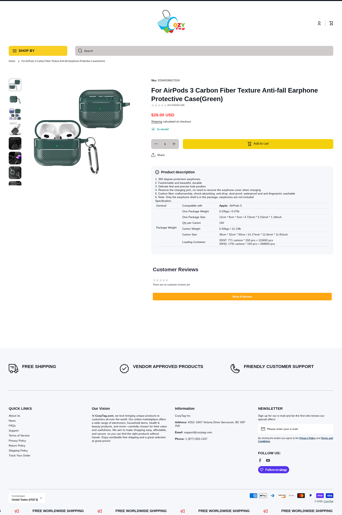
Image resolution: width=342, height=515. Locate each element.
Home (12, 61)
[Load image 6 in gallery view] (15, 158)
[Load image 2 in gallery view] (15, 99)
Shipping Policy (18, 450)
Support (14, 430)
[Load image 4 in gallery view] (15, 128)
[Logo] (171, 23)
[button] (331, 23)
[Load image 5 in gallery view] (15, 143)
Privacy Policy (17, 440)
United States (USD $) (25, 499)
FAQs (12, 425)
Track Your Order (19, 455)
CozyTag (328, 501)
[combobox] (204, 51)
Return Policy (17, 445)
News (12, 420)
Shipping (156, 121)
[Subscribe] (328, 429)
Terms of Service (19, 435)
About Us (14, 415)
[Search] (78, 51)
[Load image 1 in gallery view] (15, 85)
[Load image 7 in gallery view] (15, 172)
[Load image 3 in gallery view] (15, 114)
